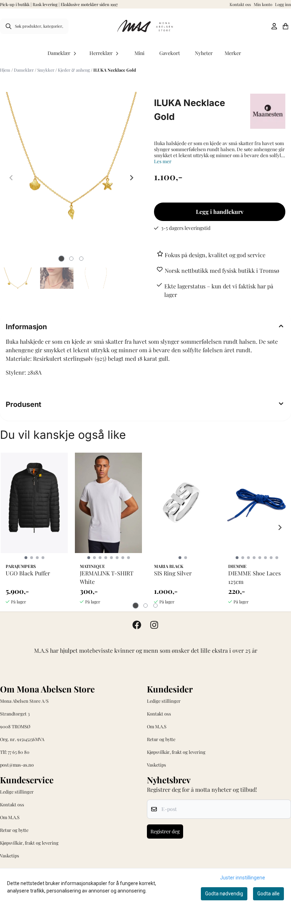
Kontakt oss (240, 4)
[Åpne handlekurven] (285, 26)
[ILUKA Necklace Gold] (71, 162)
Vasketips (156, 765)
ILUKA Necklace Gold (114, 70)
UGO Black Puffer (28, 573)
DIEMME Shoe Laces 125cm (254, 577)
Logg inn (283, 4)
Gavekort (169, 53)
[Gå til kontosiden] (274, 26)
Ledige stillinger (164, 701)
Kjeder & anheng (74, 70)
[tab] (62, 259)
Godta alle (268, 893)
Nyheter (204, 53)
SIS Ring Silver (173, 573)
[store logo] (145, 26)
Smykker (46, 70)
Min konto (263, 4)
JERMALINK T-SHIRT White (106, 577)
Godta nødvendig (224, 893)
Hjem (5, 70)
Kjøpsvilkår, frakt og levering (176, 752)
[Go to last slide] (11, 527)
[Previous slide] (11, 177)
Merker (233, 53)
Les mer (162, 161)
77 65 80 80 (18, 752)
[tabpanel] (34, 527)
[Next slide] (131, 177)
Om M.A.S (156, 726)
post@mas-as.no (17, 765)
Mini (139, 53)
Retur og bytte (161, 739)
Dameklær (24, 70)
